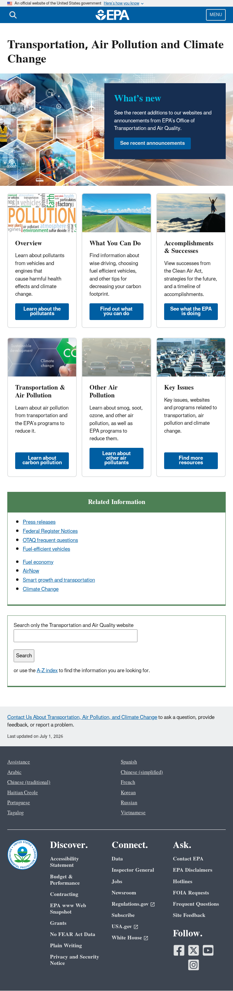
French (128, 782)
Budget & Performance (65, 880)
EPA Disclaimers (192, 870)
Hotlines (182, 881)
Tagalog (15, 812)
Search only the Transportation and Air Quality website (73, 625)
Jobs (117, 881)
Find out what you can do (116, 311)
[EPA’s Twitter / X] (193, 950)
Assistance (18, 762)
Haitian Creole (22, 792)
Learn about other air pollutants (116, 458)
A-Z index (47, 670)
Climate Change (41, 589)
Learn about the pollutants (42, 311)
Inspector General (133, 870)
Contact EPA (188, 859)
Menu (216, 14)
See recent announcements (152, 143)
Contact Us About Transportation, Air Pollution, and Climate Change (82, 717)
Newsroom (124, 893)
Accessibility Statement (64, 862)
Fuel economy (38, 562)
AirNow (31, 571)
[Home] (112, 15)
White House (127, 938)
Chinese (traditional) (28, 782)
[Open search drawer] (13, 15)
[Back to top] (216, 974)
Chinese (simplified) (142, 772)
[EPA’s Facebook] (179, 950)
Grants (58, 923)
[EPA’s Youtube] (208, 950)
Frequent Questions (196, 904)
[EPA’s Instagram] (193, 965)
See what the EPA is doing (191, 311)
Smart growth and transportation (59, 580)
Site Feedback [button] (189, 915)
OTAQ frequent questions (50, 540)
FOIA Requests (191, 893)
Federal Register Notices (50, 531)
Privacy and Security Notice (74, 960)
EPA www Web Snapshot (68, 908)
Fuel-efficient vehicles (46, 549)
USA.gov (122, 926)
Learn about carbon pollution (42, 460)
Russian (129, 802)
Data (117, 859)
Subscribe (123, 915)
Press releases (39, 522)
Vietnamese (133, 812)
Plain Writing (66, 945)
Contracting (64, 894)
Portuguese (18, 802)
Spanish (129, 762)
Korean (128, 792)
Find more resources (191, 460)
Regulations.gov (130, 904)
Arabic (14, 772)
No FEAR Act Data (72, 934)
